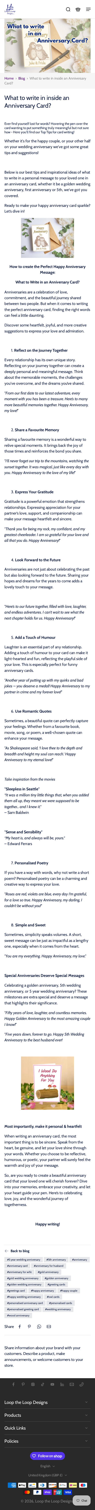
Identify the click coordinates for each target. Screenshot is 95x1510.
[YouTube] (52, 1384)
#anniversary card (17, 1265)
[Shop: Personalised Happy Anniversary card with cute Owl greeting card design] (47, 238)
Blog (21, 78)
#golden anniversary (56, 1278)
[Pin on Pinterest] (29, 1326)
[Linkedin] (62, 1384)
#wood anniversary (18, 1315)
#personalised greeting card (23, 1309)
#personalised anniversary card (25, 1303)
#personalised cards (60, 1303)
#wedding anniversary (58, 1309)
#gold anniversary (48, 1272)
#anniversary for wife (19, 1272)
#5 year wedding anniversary (23, 1259)
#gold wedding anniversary (22, 1278)
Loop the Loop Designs (54, 1501)
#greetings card (16, 1290)
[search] (68, 9)
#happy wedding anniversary (24, 1296)
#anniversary (79, 1259)
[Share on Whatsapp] (39, 1326)
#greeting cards (56, 1284)
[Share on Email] (49, 1326)
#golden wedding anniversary (24, 1284)
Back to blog (20, 1251)
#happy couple (68, 1290)
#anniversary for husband (48, 1265)
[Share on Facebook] (20, 1326)
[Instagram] (33, 1384)
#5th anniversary (56, 1259)
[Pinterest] (23, 1384)
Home (9, 78)
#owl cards (53, 1296)
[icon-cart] (78, 9)
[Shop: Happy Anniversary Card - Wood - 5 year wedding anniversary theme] (47, 1083)
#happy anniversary (42, 1290)
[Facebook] (13, 1384)
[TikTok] (43, 1384)
